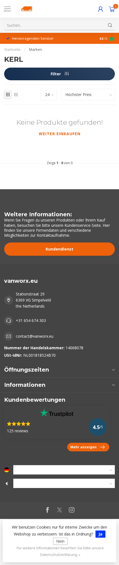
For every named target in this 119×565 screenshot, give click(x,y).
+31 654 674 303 (31, 320)
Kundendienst (59, 249)
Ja (100, 534)
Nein (60, 541)
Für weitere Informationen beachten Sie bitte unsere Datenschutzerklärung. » (60, 551)
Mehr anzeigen (83, 447)
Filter (56, 73)
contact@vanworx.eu (34, 336)
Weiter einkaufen (60, 133)
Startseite (12, 49)
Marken (35, 49)
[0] (112, 8)
